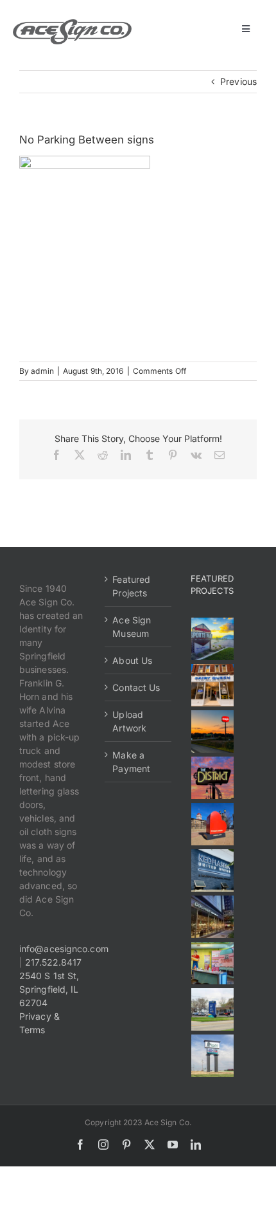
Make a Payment (131, 762)
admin (42, 371)
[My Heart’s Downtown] (213, 824)
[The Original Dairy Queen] (213, 685)
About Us (132, 660)
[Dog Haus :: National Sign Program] (213, 917)
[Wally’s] (213, 731)
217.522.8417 (53, 962)
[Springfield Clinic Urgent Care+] (213, 1009)
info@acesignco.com (63, 948)
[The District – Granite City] (213, 778)
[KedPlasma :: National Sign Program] (213, 870)
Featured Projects (131, 586)
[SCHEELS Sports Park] (213, 639)
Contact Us (136, 687)
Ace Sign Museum (131, 626)
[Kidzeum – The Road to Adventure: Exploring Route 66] (213, 963)
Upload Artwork (129, 721)
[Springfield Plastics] (213, 1056)
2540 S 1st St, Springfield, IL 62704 (49, 989)
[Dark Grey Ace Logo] (72, 23)
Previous (238, 81)
